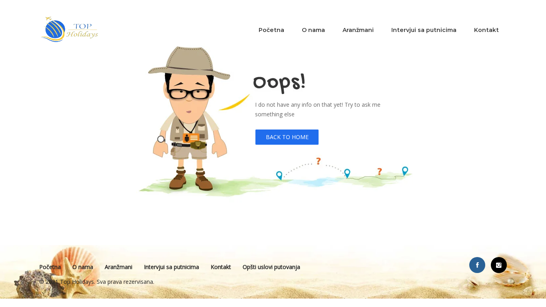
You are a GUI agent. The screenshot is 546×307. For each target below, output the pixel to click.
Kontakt (486, 30)
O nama (313, 30)
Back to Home (287, 137)
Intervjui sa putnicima (423, 30)
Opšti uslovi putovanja (271, 267)
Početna (271, 30)
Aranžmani (358, 30)
